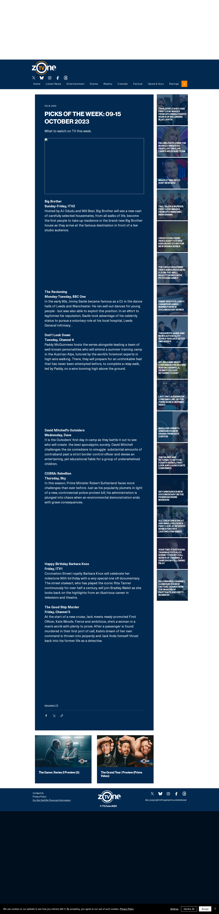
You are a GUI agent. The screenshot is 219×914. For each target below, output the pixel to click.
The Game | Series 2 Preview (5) (59, 772)
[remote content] (94, 260)
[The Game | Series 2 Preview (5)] (63, 751)
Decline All (189, 908)
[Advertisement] (58, 7)
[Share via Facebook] (46, 715)
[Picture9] (66, 78)
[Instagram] (50, 78)
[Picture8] (42, 78)
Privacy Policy (127, 908)
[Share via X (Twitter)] (53, 715)
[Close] (215, 908)
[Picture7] (58, 78)
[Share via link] (61, 715)
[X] (34, 78)
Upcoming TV (51, 705)
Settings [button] (174, 908)
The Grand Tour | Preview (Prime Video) (121, 774)
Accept (205, 908)
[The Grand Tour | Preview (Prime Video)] (125, 751)
